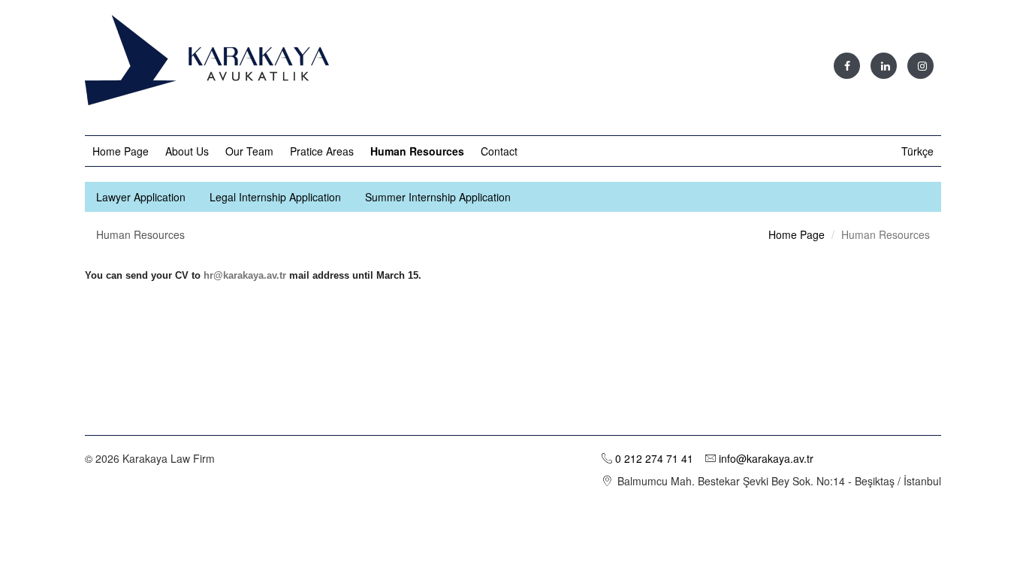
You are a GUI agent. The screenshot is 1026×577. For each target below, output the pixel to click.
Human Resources (417, 151)
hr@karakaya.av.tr (245, 275)
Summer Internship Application (438, 196)
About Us (187, 151)
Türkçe (917, 151)
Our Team (249, 151)
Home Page (120, 151)
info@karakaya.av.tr (764, 458)
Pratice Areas (322, 151)
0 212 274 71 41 (654, 458)
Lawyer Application (141, 196)
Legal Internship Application (275, 196)
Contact (499, 151)
